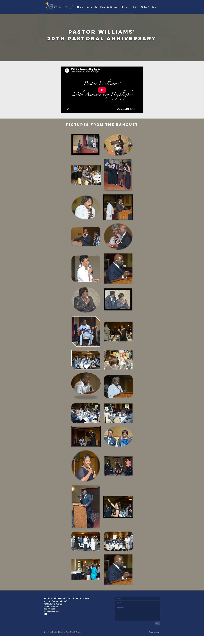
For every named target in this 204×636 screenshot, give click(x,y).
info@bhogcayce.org (52, 611)
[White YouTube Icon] (45, 614)
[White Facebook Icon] (49, 614)
